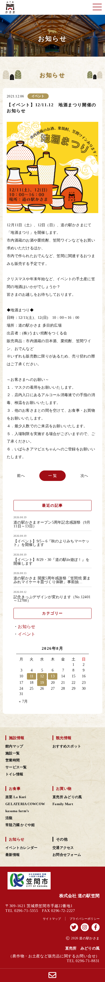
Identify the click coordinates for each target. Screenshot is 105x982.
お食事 (14, 788)
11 (32, 676)
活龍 (9, 818)
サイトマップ (52, 918)
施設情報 (16, 738)
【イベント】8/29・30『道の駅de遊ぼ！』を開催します (51, 561)
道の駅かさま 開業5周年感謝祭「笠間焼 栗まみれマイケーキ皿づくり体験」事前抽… (52, 580)
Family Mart (62, 804)
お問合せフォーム (66, 855)
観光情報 (63, 738)
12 (42, 676)
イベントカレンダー (21, 848)
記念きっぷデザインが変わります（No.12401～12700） (51, 599)
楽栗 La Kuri (15, 797)
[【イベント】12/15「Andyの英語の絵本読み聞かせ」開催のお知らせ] (83, 476)
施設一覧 (12, 753)
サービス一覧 (16, 767)
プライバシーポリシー (84, 918)
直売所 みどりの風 (67, 797)
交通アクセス (63, 848)
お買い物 (63, 788)
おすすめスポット (66, 746)
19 (42, 683)
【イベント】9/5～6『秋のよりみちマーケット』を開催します (51, 543)
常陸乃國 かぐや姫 (20, 825)
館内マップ (14, 746)
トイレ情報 (14, 774)
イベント (26, 634)
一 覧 (52, 475)
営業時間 (12, 760)
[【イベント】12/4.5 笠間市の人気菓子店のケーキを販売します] (22, 476)
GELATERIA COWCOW (25, 804)
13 (53, 676)
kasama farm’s (17, 811)
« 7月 (23, 701)
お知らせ (26, 626)
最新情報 (12, 855)
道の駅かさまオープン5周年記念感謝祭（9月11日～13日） (51, 524)
